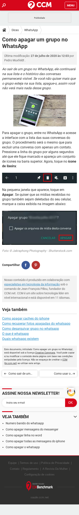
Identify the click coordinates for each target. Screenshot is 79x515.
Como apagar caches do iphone (25, 318)
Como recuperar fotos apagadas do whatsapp (36, 324)
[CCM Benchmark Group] (39, 486)
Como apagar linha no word (24, 435)
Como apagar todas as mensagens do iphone (35, 441)
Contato (14, 468)
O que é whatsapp (15, 334)
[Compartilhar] (25, 265)
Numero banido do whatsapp (25, 423)
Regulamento (31, 468)
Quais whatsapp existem (20, 339)
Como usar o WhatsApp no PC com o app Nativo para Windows (56, 374)
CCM (64, 359)
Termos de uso (29, 462)
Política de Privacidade (55, 462)
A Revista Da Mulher (55, 468)
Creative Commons (45, 352)
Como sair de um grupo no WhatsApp (21, 374)
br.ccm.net (10, 363)
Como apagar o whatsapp (23, 447)
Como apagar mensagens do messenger (32, 429)
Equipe (12, 462)
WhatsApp (31, 30)
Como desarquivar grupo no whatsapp (30, 329)
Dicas (15, 30)
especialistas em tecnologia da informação (32, 284)
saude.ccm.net (40, 497)
